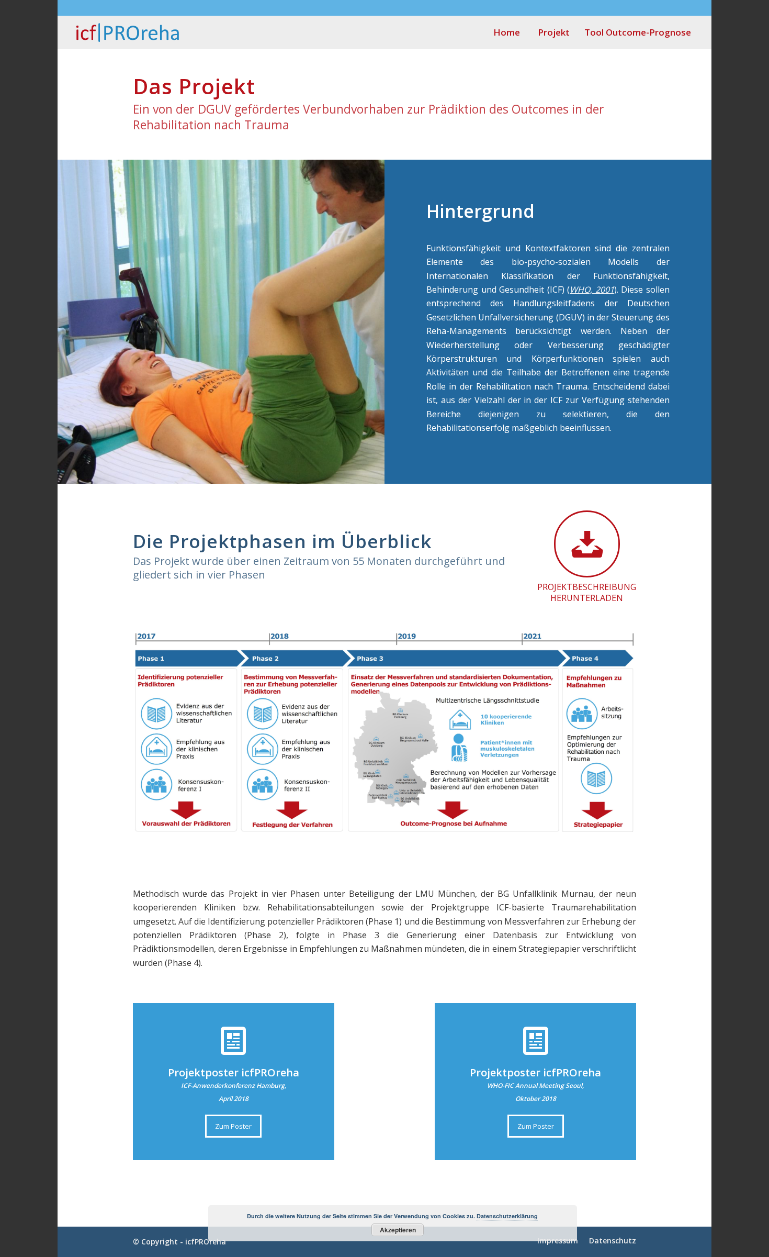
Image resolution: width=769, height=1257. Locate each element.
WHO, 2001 (592, 289)
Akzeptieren (398, 1229)
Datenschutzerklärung (507, 1216)
